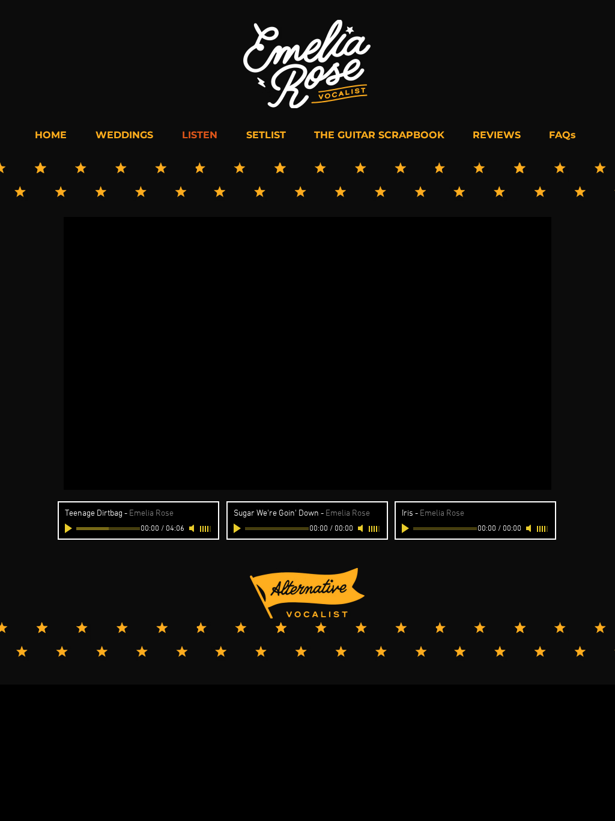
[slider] (206, 529)
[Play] (69, 528)
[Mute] (193, 528)
